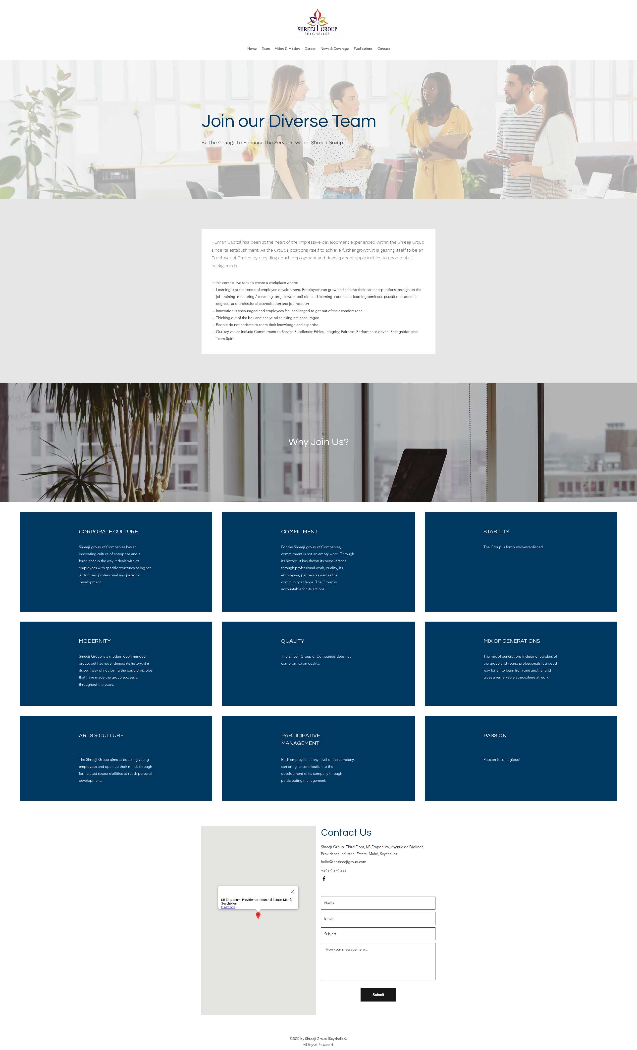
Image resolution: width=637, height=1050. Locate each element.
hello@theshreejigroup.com (343, 861)
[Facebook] (324, 878)
